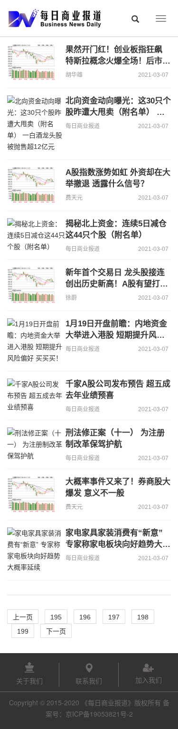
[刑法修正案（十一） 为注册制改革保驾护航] (33, 444)
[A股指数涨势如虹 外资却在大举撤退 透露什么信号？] (33, 185)
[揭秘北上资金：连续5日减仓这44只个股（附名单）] (33, 235)
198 (143, 617)
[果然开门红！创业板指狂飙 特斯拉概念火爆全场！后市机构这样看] (33, 62)
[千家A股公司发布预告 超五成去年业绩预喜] (33, 395)
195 (56, 617)
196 (85, 617)
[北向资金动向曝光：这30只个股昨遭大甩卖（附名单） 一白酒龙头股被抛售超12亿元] (33, 123)
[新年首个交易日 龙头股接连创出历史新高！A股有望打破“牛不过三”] (33, 285)
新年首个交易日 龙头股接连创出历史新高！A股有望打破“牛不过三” (117, 284)
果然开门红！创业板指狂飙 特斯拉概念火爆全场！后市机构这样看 (118, 61)
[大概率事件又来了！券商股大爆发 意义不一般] (33, 494)
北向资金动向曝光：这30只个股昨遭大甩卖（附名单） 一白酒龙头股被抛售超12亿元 (118, 112)
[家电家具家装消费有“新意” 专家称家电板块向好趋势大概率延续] (33, 550)
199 (22, 631)
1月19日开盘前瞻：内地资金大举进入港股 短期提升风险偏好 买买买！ (116, 335)
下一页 (56, 631)
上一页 (23, 617)
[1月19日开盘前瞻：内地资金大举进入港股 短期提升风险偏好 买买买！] (33, 341)
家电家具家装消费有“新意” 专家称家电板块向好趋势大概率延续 (118, 544)
